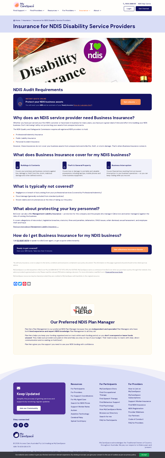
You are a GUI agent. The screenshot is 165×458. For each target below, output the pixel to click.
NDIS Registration (135, 408)
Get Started (144, 8)
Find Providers (36, 10)
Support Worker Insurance (139, 401)
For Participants (78, 389)
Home (17, 20)
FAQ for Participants (108, 420)
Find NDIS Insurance (137, 405)
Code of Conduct (135, 419)
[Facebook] (21, 425)
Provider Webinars (136, 412)
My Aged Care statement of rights (45, 451)
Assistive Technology (80, 414)
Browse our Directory (109, 413)
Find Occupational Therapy (108, 393)
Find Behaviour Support (110, 402)
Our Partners (133, 415)
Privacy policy (66, 451)
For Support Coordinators (82, 396)
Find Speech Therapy (109, 398)
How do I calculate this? (82, 105)
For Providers (68, 10)
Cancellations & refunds (22, 451)
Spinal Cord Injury (78, 421)
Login (129, 8)
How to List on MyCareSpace (134, 390)
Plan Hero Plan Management (36, 329)
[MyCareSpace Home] (39, 435)
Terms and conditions (81, 451)
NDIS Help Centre (144, 4)
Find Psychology (107, 406)
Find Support (18, 10)
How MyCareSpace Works (111, 409)
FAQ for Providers (135, 423)
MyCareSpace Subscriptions (134, 396)
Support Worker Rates (80, 406)
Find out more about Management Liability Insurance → (36, 227)
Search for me (106, 416)
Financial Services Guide (114, 272)
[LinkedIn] (26, 425)
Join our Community (29, 408)
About (96, 10)
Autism (74, 410)
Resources (52, 10)
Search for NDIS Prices (80, 403)
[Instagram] (15, 425)
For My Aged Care (78, 399)
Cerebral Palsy (77, 417)
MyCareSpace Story (108, 389)
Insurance (83, 10)
